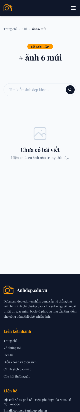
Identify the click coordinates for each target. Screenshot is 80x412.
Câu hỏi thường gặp (17, 376)
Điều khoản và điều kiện (20, 362)
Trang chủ (11, 29)
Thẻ (25, 29)
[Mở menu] (73, 8)
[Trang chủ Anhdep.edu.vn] (8, 8)
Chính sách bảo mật (17, 369)
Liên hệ (9, 355)
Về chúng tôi (12, 348)
